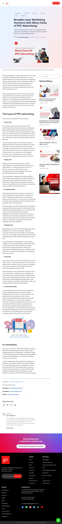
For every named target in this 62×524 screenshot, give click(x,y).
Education (4, 492)
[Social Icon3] (26, 507)
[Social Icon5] (30, 507)
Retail (3, 500)
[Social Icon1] (42, 507)
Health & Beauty (6, 506)
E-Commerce (5, 490)
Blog (8, 69)
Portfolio (31, 462)
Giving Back (32, 475)
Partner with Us (33, 480)
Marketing (18, 13)
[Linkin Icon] (34, 507)
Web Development (47, 462)
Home (3, 69)
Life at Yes (31, 470)
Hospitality (4, 516)
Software (26, 13)
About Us (31, 467)
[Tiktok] (38, 507)
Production (45, 473)
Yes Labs (31, 473)
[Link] (3, 405)
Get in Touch (18, 476)
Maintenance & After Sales (49, 465)
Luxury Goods (5, 511)
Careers (31, 478)
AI (43, 478)
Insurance (4, 495)
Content (34, 13)
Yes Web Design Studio (16, 381)
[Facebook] (7, 405)
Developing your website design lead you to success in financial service (49, 122)
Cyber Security (46, 480)
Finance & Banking (6, 513)
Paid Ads (42, 13)
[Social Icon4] (23, 507)
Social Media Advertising (49, 470)
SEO (16, 15)
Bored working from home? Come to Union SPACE (47, 99)
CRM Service (46, 483)
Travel (3, 508)
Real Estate (4, 503)
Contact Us (32, 483)
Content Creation (47, 475)
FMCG (3, 498)
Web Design (46, 459)
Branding (23, 15)
